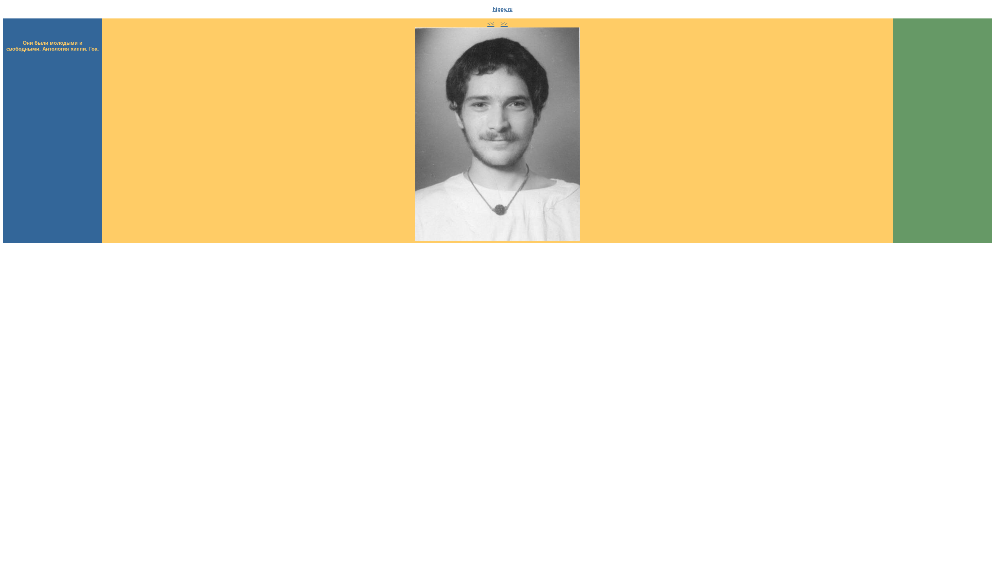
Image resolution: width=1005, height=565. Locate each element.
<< (490, 23)
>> (504, 23)
